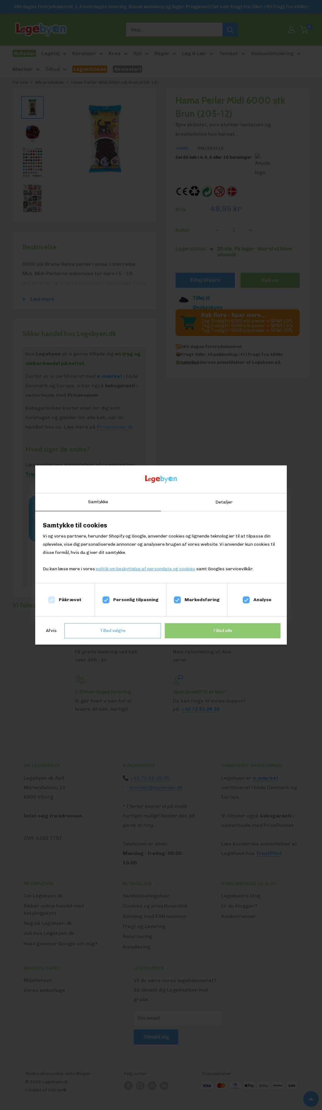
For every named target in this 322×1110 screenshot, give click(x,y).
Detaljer (224, 502)
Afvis (51, 630)
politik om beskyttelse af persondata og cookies (145, 569)
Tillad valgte (112, 630)
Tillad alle (222, 630)
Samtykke (98, 501)
